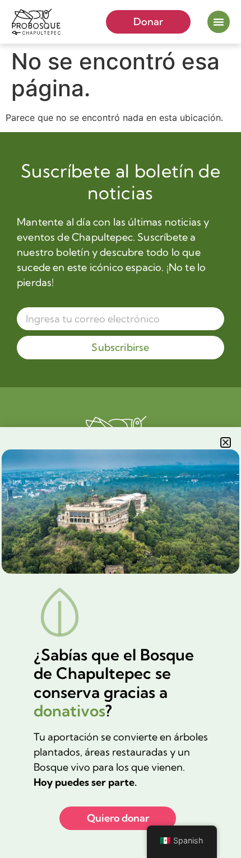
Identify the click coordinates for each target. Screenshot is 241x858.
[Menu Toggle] (218, 22)
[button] (225, 442)
